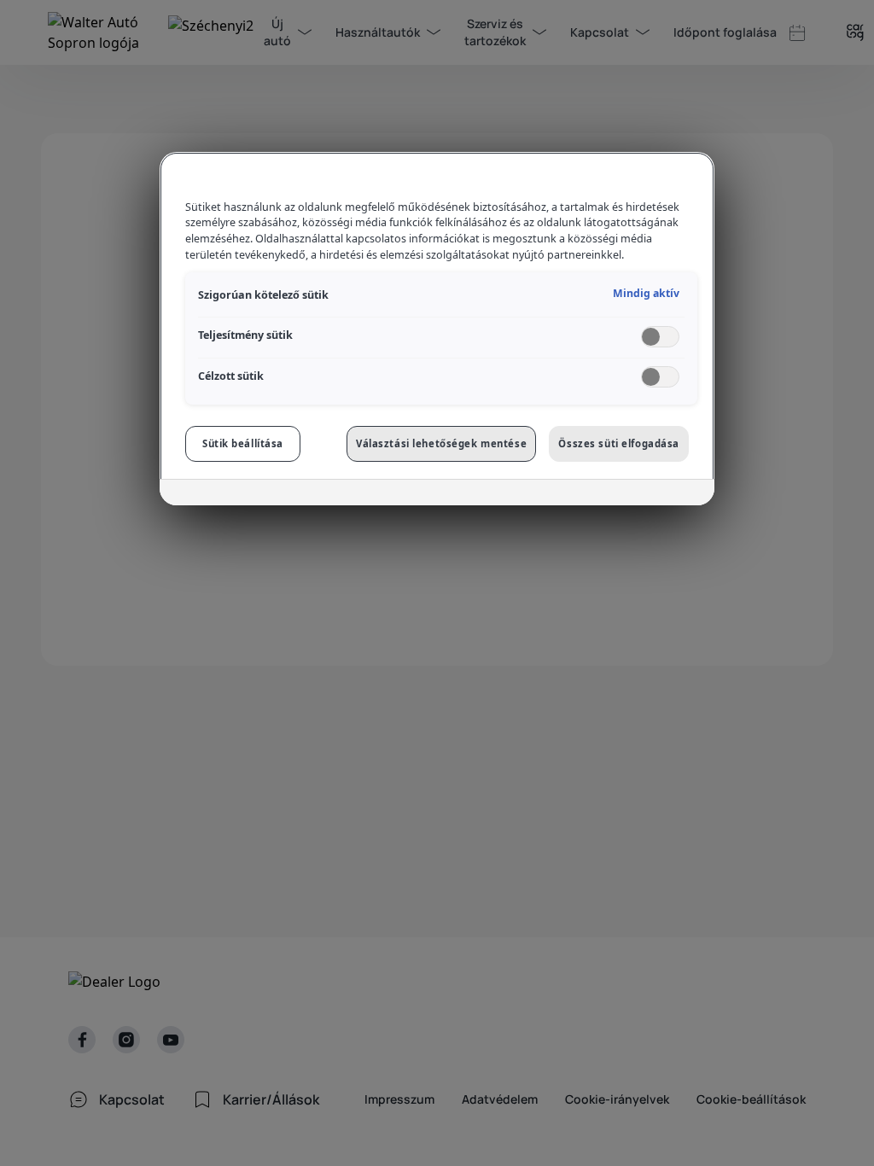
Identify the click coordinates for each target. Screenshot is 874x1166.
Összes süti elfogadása (618, 443)
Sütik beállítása (242, 443)
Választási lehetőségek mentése (441, 443)
